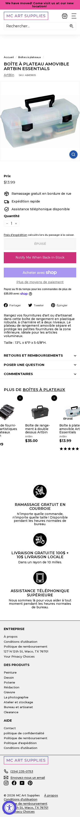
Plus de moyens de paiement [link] (40, 282)
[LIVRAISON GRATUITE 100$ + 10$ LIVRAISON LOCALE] (40, 539)
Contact (10, 728)
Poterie (9, 682)
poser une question (24, 365)
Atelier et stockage (18, 702)
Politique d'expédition (20, 743)
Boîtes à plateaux (29, 57)
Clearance (11, 712)
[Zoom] (73, 154)
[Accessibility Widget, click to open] (9, 808)
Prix (7, 176)
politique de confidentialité (24, 733)
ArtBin (9, 75)
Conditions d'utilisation (20, 641)
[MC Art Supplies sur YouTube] (22, 783)
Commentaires (18, 374)
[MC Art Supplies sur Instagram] (6, 783)
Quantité (12, 216)
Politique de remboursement (25, 646)
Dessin (9, 677)
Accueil (9, 57)
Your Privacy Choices (19, 656)
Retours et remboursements (33, 355)
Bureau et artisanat (18, 707)
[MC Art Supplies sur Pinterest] (30, 783)
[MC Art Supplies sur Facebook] (14, 783)
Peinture (10, 672)
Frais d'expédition (15, 234)
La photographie (16, 697)
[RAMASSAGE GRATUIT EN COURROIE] (40, 491)
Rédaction (11, 687)
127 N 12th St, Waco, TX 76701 (26, 651)
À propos (11, 636)
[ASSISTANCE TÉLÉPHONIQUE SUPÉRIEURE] (40, 577)
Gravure (9, 692)
